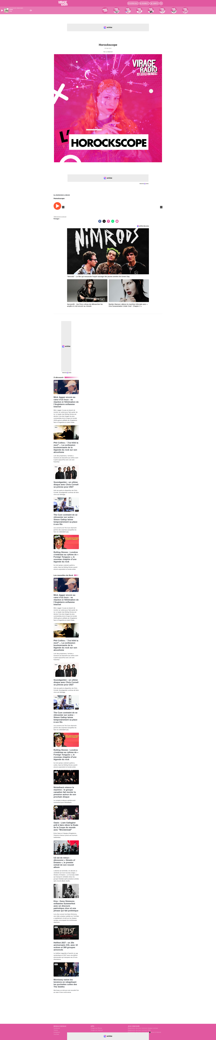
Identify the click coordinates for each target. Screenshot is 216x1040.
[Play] (2, 10)
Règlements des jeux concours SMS (139, 1030)
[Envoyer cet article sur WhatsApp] (112, 222)
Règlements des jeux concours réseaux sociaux (143, 1028)
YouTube (56, 1034)
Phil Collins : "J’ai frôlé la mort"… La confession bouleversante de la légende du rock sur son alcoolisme (66, 447)
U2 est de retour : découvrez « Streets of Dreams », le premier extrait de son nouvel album (64, 862)
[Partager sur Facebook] (99, 222)
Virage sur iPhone (96, 1028)
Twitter (56, 1030)
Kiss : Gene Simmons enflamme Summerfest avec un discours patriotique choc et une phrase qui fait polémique (66, 906)
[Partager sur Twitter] (104, 222)
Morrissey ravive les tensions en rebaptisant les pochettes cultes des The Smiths (65, 983)
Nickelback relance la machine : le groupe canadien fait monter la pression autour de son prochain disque (65, 792)
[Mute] (31, 10)
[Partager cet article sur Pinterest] (108, 222)
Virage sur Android (97, 1030)
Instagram (57, 1032)
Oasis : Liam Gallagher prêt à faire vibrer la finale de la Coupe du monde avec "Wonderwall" (66, 826)
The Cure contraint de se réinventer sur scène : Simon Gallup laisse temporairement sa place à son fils (65, 519)
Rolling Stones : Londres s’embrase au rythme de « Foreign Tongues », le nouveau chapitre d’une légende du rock (66, 557)
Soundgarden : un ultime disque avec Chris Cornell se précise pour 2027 (66, 484)
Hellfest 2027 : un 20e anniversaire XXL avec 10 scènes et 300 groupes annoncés (66, 946)
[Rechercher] (161, 3)
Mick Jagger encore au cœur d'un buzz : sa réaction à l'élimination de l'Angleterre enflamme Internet (66, 402)
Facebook (57, 1028)
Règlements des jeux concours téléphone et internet (144, 1032)
